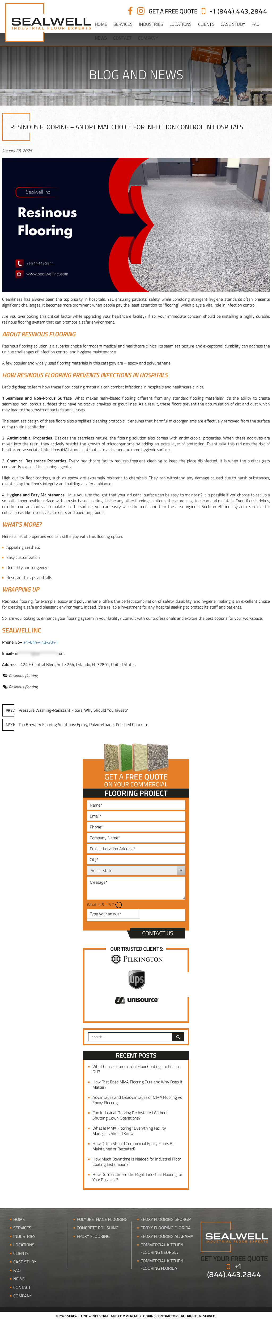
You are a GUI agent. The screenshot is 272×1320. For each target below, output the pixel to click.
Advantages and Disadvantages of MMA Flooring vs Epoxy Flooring (137, 1100)
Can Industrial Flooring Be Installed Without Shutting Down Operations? (130, 1115)
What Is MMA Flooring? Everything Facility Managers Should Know (129, 1131)
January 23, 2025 (17, 150)
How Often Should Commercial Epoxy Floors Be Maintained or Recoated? (133, 1146)
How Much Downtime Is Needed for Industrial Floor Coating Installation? (136, 1161)
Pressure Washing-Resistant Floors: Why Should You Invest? (67, 710)
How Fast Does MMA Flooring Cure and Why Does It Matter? (137, 1084)
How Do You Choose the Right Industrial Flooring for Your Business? (137, 1177)
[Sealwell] (234, 1236)
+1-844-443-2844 (40, 642)
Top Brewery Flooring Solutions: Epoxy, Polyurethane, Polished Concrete (77, 724)
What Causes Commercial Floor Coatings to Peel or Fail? (136, 1069)
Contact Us (157, 933)
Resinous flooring (23, 675)
